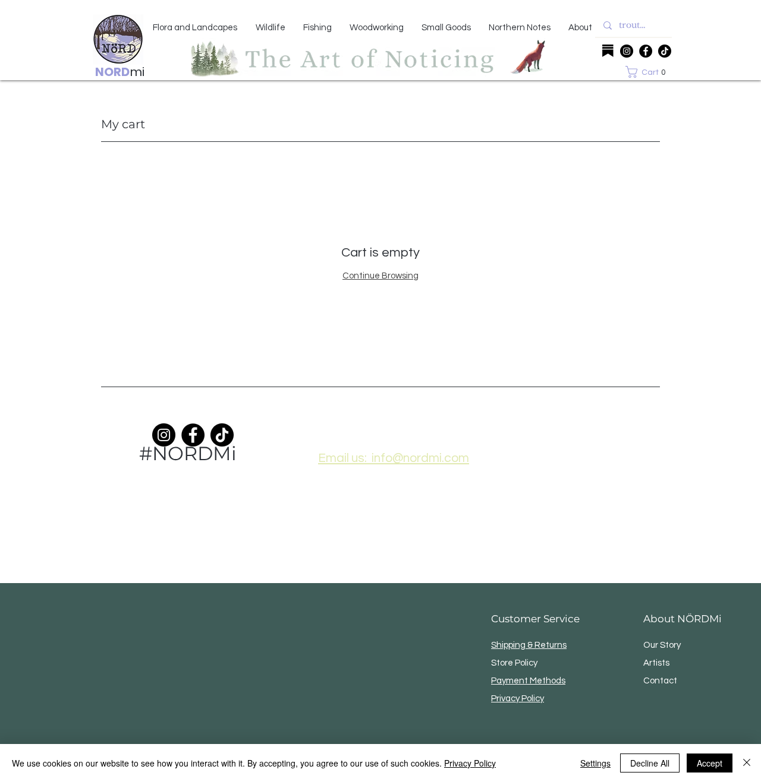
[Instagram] (626, 51)
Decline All (649, 763)
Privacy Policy (470, 763)
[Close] (747, 762)
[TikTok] (664, 51)
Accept (709, 763)
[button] (648, 72)
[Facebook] (645, 51)
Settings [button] (595, 763)
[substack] (607, 51)
